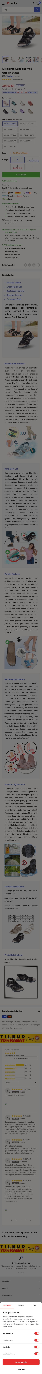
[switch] (36, 1333)
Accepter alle (21, 1362)
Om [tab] (35, 1305)
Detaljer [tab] (21, 1305)
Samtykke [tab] (7, 1305)
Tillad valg (21, 1369)
